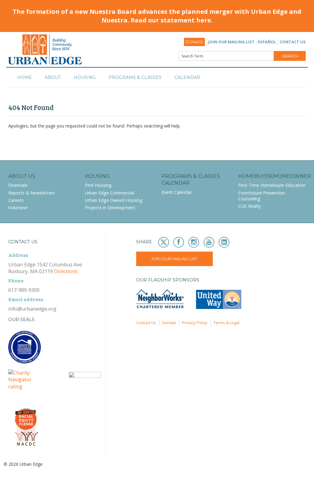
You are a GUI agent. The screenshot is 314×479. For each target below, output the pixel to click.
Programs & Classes (135, 77)
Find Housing (98, 185)
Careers (16, 200)
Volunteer (18, 207)
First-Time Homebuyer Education (272, 185)
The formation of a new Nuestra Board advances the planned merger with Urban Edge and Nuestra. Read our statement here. (157, 15)
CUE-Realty (249, 206)
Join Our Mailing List (231, 42)
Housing (85, 77)
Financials (18, 185)
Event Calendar (177, 192)
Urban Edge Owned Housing (114, 200)
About (53, 77)
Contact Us (293, 42)
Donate (194, 42)
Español (267, 42)
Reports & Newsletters (31, 193)
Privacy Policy (194, 322)
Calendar (187, 77)
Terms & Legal (226, 322)
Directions (66, 271)
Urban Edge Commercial (109, 193)
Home (24, 77)
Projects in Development (110, 207)
